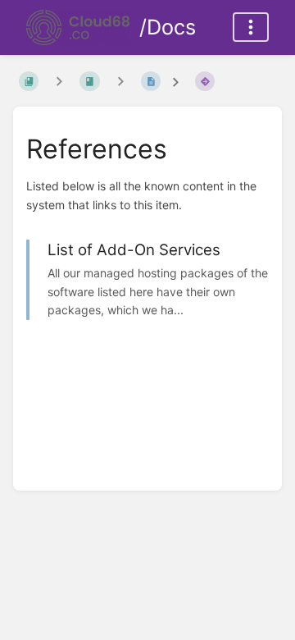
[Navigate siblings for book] (59, 81)
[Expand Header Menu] (251, 27)
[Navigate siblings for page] (120, 81)
